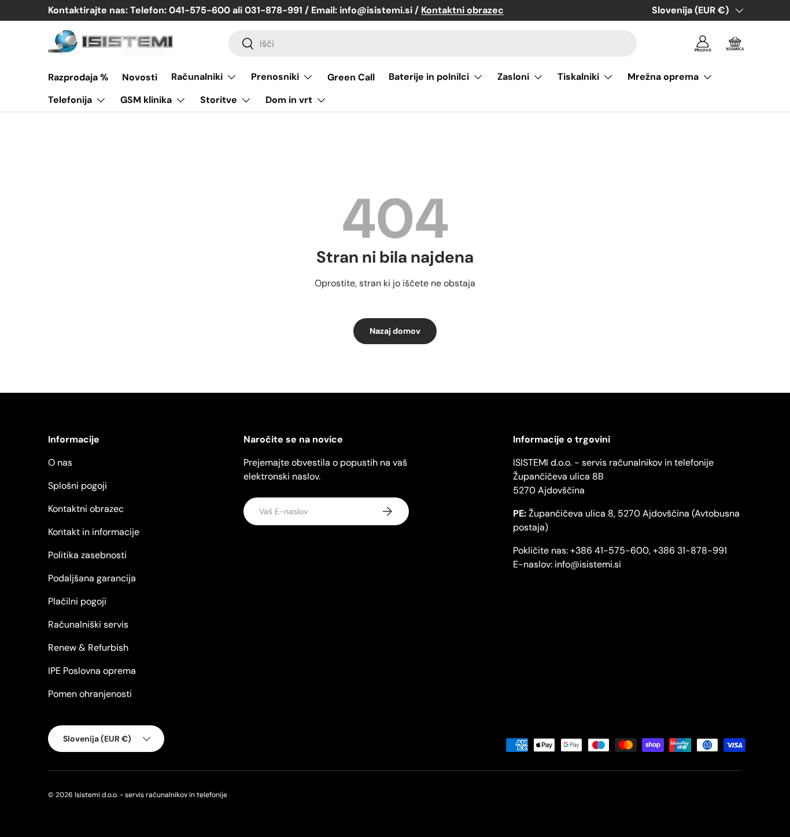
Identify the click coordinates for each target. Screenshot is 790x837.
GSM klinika (146, 100)
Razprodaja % (78, 77)
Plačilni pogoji (77, 601)
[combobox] (432, 43)
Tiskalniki (578, 77)
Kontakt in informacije (93, 532)
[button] (735, 43)
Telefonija (70, 100)
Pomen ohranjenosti (90, 694)
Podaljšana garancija (92, 578)
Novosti (139, 77)
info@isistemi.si (588, 564)
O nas (60, 462)
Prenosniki (275, 77)
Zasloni (513, 77)
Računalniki (197, 77)
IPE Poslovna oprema (92, 671)
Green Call (351, 77)
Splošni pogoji (77, 486)
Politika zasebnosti (87, 555)
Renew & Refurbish (88, 647)
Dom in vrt (288, 100)
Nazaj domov (395, 331)
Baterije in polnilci (429, 77)
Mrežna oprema (663, 77)
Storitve (218, 100)
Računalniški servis (88, 624)
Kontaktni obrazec (86, 509)
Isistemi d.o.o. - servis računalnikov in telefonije (151, 794)
